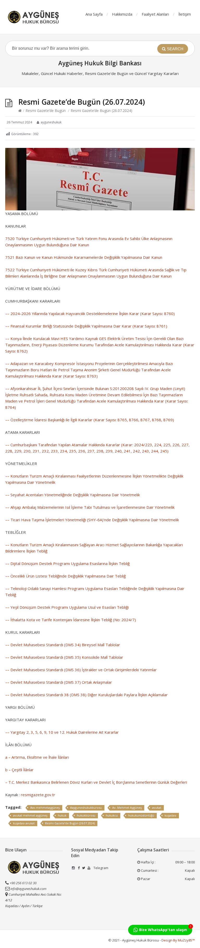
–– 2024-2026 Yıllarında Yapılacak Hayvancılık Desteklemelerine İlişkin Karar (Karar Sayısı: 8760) (90, 313)
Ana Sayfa (94, 14)
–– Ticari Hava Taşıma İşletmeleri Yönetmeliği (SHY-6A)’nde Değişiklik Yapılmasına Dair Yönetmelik (92, 519)
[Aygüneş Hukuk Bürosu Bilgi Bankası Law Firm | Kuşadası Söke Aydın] (34, 17)
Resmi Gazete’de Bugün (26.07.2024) (70, 823)
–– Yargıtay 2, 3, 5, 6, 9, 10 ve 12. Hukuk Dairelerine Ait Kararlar (62, 732)
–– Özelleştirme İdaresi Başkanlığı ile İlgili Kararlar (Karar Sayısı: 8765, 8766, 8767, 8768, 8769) (89, 419)
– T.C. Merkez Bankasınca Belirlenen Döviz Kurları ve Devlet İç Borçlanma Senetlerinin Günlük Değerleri (96, 782)
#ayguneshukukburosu (86, 807)
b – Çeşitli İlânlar (19, 769)
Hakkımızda (122, 14)
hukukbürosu (86, 815)
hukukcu (112, 815)
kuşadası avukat (24, 823)
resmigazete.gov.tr (38, 794)
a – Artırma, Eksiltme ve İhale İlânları (37, 757)
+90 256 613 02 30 (22, 883)
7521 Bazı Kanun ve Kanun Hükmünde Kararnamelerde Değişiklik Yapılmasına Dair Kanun (83, 257)
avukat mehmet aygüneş (30, 815)
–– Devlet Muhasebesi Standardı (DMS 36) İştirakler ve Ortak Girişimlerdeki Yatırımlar (81, 669)
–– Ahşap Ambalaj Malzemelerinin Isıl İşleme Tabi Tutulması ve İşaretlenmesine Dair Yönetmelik (89, 507)
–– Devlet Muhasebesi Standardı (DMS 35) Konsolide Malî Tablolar (64, 657)
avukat (156, 807)
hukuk (62, 815)
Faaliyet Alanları (155, 14)
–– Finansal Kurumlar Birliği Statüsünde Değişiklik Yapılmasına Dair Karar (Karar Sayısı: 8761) (86, 326)
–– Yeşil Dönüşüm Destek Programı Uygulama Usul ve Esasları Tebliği (67, 607)
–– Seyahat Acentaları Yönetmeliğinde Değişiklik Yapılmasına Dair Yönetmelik (72, 494)
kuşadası (170, 815)
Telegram (100, 867)
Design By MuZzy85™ (178, 940)
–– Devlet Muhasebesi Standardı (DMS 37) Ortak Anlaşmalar (58, 682)
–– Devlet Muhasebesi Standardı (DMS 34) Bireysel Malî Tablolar (62, 644)
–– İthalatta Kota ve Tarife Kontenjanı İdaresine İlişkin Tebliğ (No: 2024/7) (70, 619)
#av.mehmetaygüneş (45, 807)
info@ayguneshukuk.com (28, 888)
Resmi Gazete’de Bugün (46, 110)
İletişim (184, 14)
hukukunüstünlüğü (141, 815)
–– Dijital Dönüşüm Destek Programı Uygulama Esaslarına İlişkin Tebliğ (67, 563)
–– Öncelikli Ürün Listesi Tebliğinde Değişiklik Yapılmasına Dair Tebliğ (65, 576)
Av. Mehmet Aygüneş (127, 807)
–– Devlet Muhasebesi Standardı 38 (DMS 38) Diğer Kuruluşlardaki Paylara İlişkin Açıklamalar (86, 694)
